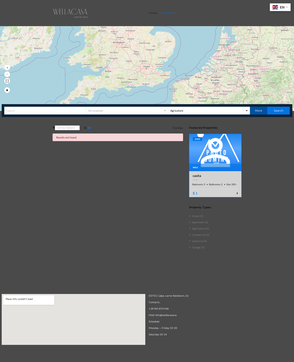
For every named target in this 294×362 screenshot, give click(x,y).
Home (153, 13)
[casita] (215, 152)
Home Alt (167, 13)
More (258, 110)
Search (278, 110)
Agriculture (176, 110)
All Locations (95, 110)
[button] (7, 68)
